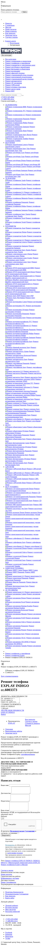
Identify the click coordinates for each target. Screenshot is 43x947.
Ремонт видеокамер (12, 71)
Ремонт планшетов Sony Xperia (20, 251)
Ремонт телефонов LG (32, 192)
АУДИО (8, 345)
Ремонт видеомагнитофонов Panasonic (23, 330)
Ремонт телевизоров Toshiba (19, 140)
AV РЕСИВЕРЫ (11, 590)
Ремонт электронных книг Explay (21, 259)
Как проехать (10, 33)
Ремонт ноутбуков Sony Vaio (19, 175)
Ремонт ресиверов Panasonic (19, 627)
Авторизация (15, 45)
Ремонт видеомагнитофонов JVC (21, 323)
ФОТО (7, 425)
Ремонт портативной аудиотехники (18, 77)
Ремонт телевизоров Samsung (20, 128)
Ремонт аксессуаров (12, 89)
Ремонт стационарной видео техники (19, 79)
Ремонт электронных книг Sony (21, 263)
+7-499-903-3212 (11, 921)
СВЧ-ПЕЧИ (9, 467)
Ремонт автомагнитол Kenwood (21, 356)
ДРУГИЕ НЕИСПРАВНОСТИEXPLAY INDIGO (12, 711)
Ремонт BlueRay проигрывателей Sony (23, 281)
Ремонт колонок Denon (33, 512)
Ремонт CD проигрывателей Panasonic (23, 498)
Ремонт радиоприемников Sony (21, 416)
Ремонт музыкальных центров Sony (22, 400)
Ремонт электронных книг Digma (21, 255)
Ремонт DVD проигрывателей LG (22, 285)
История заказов (11, 907)
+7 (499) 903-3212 (7, 99)
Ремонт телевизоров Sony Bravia (21, 136)
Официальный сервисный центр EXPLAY (24, 863)
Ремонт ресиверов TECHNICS (20, 643)
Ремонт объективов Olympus (20, 432)
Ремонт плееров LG (29, 403)
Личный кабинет (11, 905)
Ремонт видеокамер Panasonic (20, 315)
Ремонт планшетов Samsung (19, 247)
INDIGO (36, 861)
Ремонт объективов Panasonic (20, 436)
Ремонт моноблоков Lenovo (19, 146)
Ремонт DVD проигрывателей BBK (22, 269)
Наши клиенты (11, 31)
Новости (8, 23)
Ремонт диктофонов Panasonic (20, 364)
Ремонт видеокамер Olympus (20, 311)
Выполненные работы (13, 731)
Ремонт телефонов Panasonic (19, 203)
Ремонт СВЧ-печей (12, 85)
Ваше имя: (5, 785)
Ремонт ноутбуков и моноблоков (17, 67)
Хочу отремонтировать (9, 676)
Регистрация (14, 43)
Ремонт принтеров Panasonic (20, 579)
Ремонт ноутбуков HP (32, 164)
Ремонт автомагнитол (13, 81)
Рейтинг (4, 816)
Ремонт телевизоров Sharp (19, 132)
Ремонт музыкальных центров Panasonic (20, 393)
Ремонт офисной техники (15, 73)
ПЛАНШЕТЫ (10, 226)
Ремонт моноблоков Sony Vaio (20, 149)
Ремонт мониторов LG (33, 576)
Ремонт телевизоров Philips (19, 124)
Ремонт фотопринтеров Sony (20, 587)
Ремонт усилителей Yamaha (19, 565)
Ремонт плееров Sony (32, 409)
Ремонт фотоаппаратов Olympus (21, 448)
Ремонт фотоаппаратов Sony (19, 456)
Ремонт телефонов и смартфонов (17, 63)
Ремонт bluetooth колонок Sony (20, 348)
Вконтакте (9, 936)
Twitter (7, 938)
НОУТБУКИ (10, 143)
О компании (10, 25)
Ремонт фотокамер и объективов (17, 69)
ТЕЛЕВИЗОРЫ (11, 105)
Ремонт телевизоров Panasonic (20, 120)
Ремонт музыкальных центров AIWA (23, 380)
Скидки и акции (11, 37)
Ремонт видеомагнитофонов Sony (21, 342)
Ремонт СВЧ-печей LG (33, 473)
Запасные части (11, 35)
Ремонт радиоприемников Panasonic (22, 412)
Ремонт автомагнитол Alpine (20, 352)
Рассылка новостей (12, 911)
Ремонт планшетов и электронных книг (20, 65)
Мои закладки (10, 909)
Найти (3, 714)
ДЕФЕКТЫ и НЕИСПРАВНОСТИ (14, 696)
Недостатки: (5, 801)
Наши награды (10, 29)
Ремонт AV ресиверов (13, 83)
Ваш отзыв (5, 810)
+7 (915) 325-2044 (7, 97)
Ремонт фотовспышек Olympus (20, 460)
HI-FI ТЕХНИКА (11, 487)
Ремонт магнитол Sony (33, 377)
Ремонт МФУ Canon (30, 570)
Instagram (8, 934)
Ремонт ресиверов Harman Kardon (21, 607)
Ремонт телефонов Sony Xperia (20, 215)
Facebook (8, 932)
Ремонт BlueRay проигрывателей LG (23, 277)
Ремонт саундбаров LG (33, 419)
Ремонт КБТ (10, 91)
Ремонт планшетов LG (33, 240)
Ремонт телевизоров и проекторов (18, 61)
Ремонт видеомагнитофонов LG (21, 326)
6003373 (4, 863)
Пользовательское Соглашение (16, 894)
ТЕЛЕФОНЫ (10, 178)
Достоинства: (6, 793)
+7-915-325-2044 (11, 919)
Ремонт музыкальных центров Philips (23, 396)
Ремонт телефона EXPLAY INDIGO (18, 861)
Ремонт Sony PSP (27, 296)
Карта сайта (9, 898)
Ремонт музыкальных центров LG (22, 388)
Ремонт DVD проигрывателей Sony (22, 293)
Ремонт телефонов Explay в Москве (14, 865)
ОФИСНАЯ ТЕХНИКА (14, 568)
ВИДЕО (8, 266)
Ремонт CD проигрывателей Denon (22, 490)
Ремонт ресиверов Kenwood (19, 611)
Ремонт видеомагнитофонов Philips (22, 334)
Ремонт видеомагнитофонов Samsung (23, 338)
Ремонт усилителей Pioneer (19, 557)
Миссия (8, 27)
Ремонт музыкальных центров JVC (22, 384)
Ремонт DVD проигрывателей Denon (23, 273)
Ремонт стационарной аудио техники (19, 75)
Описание (9, 729)
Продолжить (6, 835)
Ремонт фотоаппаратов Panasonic (21, 452)
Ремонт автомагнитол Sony (19, 360)
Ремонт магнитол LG (31, 371)
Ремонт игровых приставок (15, 87)
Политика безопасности (14, 892)
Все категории (10, 59)
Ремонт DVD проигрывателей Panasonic (20, 290)
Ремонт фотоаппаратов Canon (20, 444)
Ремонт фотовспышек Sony (19, 464)
